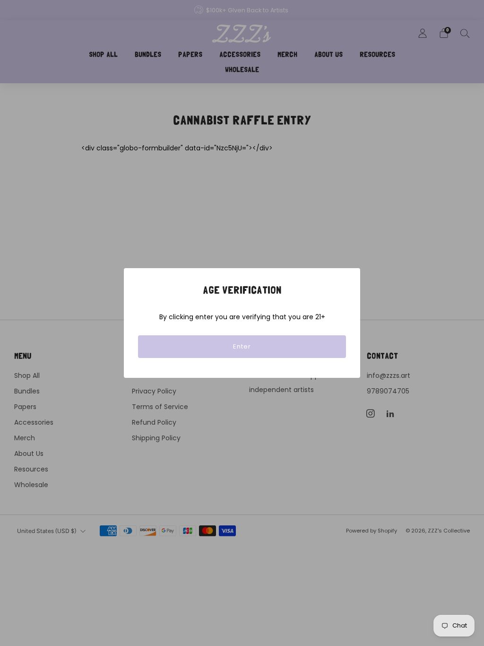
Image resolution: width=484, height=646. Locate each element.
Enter (242, 346)
